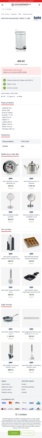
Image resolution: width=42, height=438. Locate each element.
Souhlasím (14, 433)
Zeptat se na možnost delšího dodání (15, 72)
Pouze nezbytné (28, 433)
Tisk (4, 96)
